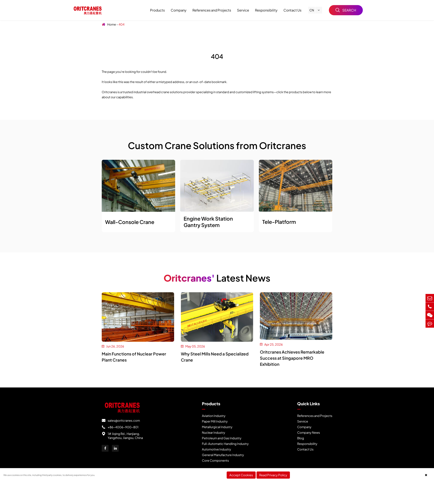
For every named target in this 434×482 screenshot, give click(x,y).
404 (121, 24)
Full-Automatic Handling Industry (225, 444)
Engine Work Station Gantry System (208, 221)
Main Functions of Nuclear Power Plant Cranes (134, 356)
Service (243, 10)
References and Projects (211, 10)
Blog (300, 438)
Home (111, 24)
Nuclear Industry (213, 432)
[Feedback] (430, 323)
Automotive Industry (216, 449)
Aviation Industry (213, 416)
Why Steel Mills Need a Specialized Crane (215, 356)
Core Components (215, 460)
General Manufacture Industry (223, 455)
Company (178, 10)
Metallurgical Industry (217, 427)
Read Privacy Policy (273, 475)
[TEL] (430, 306)
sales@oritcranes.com (121, 420)
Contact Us (292, 10)
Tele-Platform (279, 222)
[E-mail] (430, 298)
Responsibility (266, 10)
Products (157, 10)
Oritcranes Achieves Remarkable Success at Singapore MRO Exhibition (292, 358)
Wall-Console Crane (129, 222)
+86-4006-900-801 (120, 427)
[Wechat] (430, 315)
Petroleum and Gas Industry (221, 438)
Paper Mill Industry (215, 421)
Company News (308, 432)
